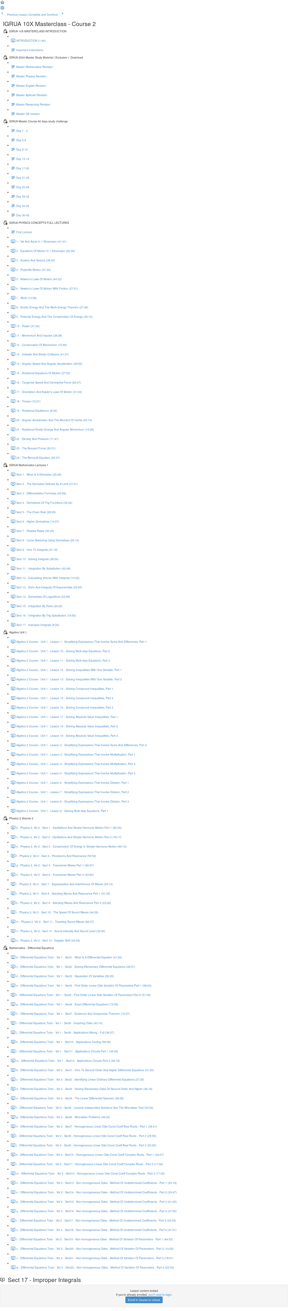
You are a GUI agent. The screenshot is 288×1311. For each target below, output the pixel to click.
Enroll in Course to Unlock (144, 1300)
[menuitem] (2, 9)
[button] (2, 3)
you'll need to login (159, 1295)
